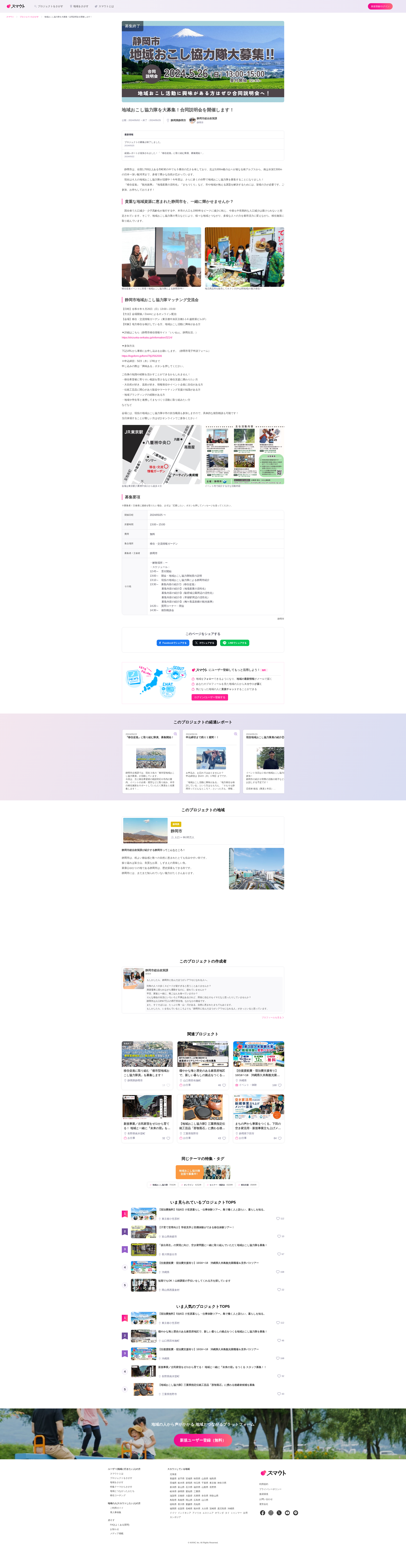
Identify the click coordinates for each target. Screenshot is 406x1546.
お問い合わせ (266, 1499)
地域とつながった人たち (122, 1491)
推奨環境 (263, 1494)
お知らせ (114, 1529)
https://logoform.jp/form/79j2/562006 (142, 356)
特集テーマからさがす (121, 1486)
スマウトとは (116, 1473)
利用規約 (263, 1484)
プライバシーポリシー (270, 1489)
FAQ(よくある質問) (119, 1524)
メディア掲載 (116, 1533)
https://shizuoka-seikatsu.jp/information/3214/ (147, 337)
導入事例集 (115, 1512)
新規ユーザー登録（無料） (203, 1440)
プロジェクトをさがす (121, 1478)
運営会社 (263, 1504)
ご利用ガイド (116, 1508)
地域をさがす (116, 1482)
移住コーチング (118, 1495)
